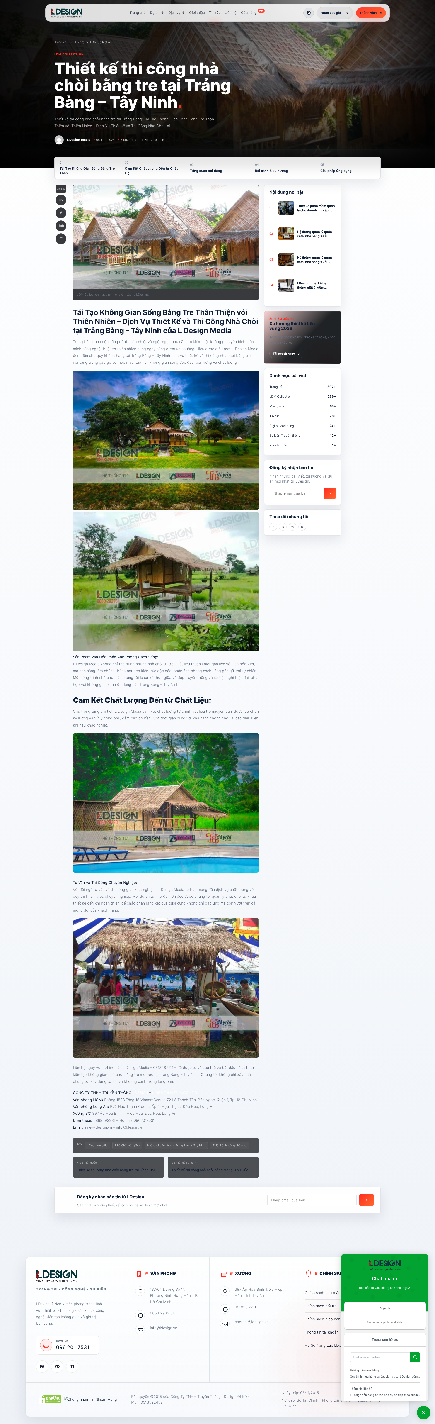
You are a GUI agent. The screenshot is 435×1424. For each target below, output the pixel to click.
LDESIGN (140, 1092)
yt (292, 526)
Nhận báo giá (335, 13)
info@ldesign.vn (163, 1328)
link (61, 226)
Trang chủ (138, 13)
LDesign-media (97, 1145)
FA (42, 1366)
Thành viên (371, 13)
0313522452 (152, 1402)
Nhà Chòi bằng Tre (127, 1145)
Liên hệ (231, 13)
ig (302, 526)
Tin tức (214, 13)
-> (330, 493)
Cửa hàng (252, 12)
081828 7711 (245, 1307)
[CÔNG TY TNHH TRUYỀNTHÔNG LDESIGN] (71, 13)
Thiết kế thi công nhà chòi (230, 1145)
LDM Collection (101, 42)
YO (57, 1366)
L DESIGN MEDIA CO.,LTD (174, 1092)
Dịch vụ (176, 13)
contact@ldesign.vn (251, 1321)
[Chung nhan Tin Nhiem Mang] (90, 1399)
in (61, 200)
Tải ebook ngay (286, 353)
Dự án (157, 13)
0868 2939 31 (162, 1313)
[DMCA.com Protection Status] (50, 1399)
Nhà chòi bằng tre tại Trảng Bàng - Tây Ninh (176, 1145)
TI (72, 1366)
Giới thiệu (197, 13)
